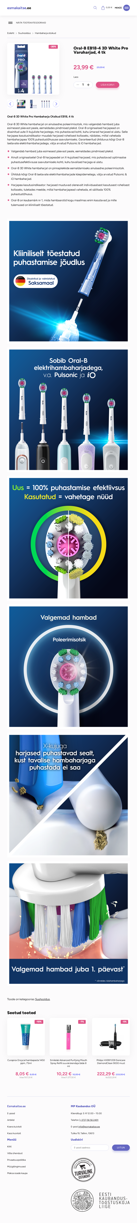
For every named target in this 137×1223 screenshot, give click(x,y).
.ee (19, 8)
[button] (10, 104)
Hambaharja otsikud (45, 33)
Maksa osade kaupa (17, 1173)
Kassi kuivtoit (14, 1133)
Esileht (10, 33)
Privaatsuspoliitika (16, 1159)
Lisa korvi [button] (26, 1038)
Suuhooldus (24, 33)
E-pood (11, 1113)
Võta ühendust (15, 1153)
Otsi (95, 7)
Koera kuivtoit (14, 1126)
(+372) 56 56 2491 (88, 1119)
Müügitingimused (16, 1166)
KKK (9, 1146)
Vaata (26, 1042)
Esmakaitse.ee (16, 1106)
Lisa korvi (107, 84)
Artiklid (10, 1119)
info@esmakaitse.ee (89, 1126)
